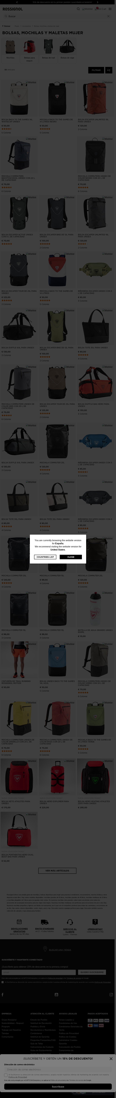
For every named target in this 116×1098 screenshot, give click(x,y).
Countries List (45, 557)
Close (70, 557)
